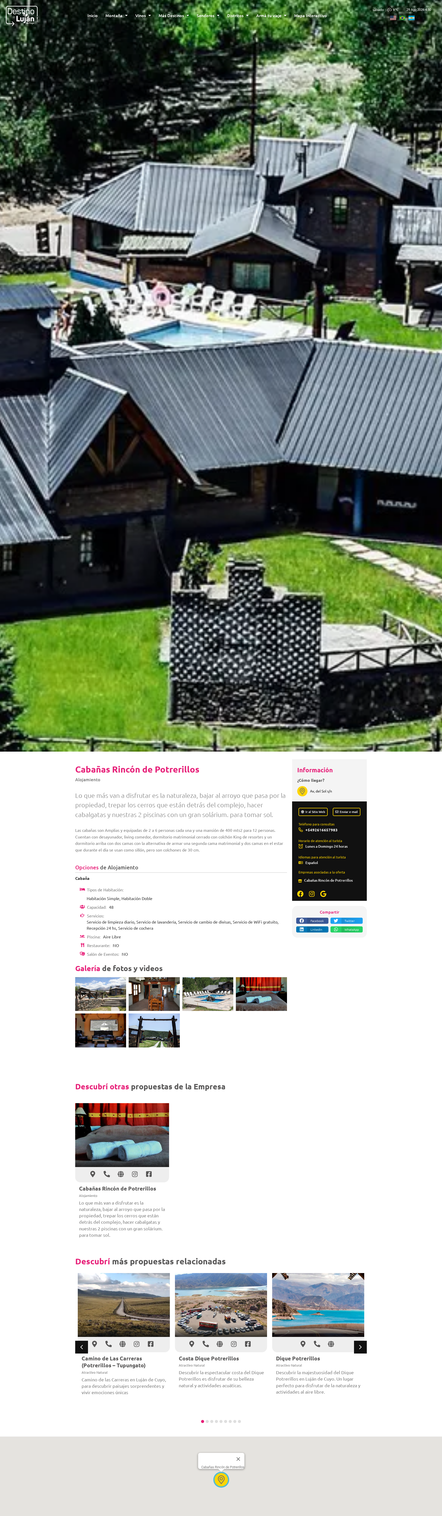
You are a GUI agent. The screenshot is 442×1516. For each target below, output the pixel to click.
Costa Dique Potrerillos (209, 1358)
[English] (394, 17)
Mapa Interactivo (310, 15)
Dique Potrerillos (298, 1358)
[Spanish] (413, 17)
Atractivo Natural (95, 1372)
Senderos (205, 15)
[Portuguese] (403, 17)
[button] (312, 921)
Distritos (235, 15)
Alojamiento (87, 780)
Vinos (140, 15)
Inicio (92, 15)
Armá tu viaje (268, 15)
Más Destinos (171, 15)
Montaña (114, 15)
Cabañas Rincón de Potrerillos (328, 880)
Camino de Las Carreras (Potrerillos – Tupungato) (114, 1362)
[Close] (238, 1459)
